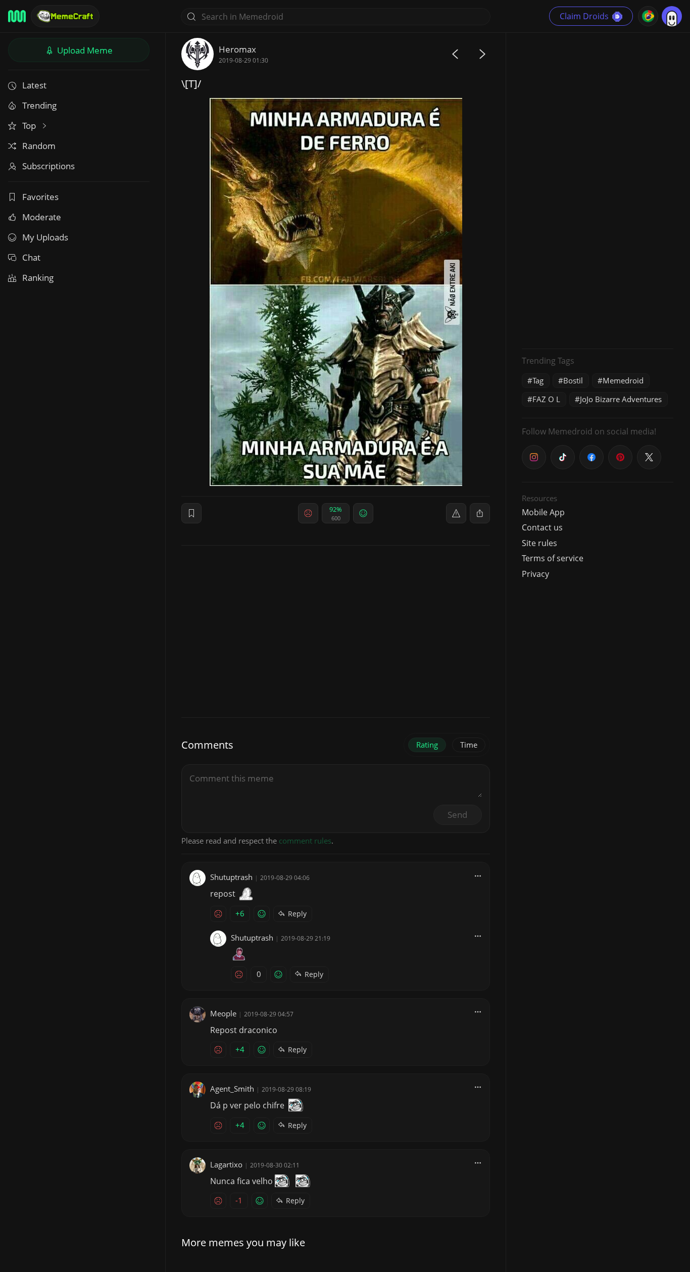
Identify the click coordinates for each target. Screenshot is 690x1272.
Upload (84, 50)
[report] (456, 513)
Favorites (40, 197)
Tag (538, 380)
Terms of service (552, 558)
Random (39, 146)
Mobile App (543, 512)
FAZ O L (546, 399)
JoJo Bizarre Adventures (621, 399)
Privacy (535, 573)
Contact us (542, 527)
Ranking (38, 277)
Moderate (41, 217)
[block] (480, 513)
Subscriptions (48, 166)
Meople (223, 1013)
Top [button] (30, 125)
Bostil (573, 380)
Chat (31, 257)
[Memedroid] (17, 16)
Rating (427, 745)
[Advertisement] (597, 189)
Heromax (237, 49)
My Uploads (45, 237)
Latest (34, 85)
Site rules (539, 543)
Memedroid (623, 380)
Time (468, 745)
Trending (39, 105)
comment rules (305, 841)
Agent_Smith (232, 1089)
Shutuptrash (231, 877)
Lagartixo (226, 1164)
